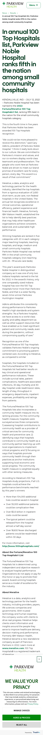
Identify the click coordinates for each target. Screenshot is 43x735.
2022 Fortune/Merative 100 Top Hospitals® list (16, 109)
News (4, 13)
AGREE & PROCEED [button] (21, 717)
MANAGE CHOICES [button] (22, 710)
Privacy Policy (32, 704)
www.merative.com (13, 648)
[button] (39, 659)
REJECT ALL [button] (21, 724)
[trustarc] (36, 732)
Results (13, 13)
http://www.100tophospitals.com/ (20, 546)
